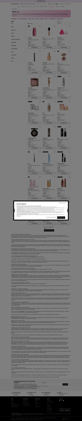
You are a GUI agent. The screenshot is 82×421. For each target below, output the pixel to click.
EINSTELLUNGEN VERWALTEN (51, 217)
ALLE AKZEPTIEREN (61, 217)
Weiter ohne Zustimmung (62, 202)
